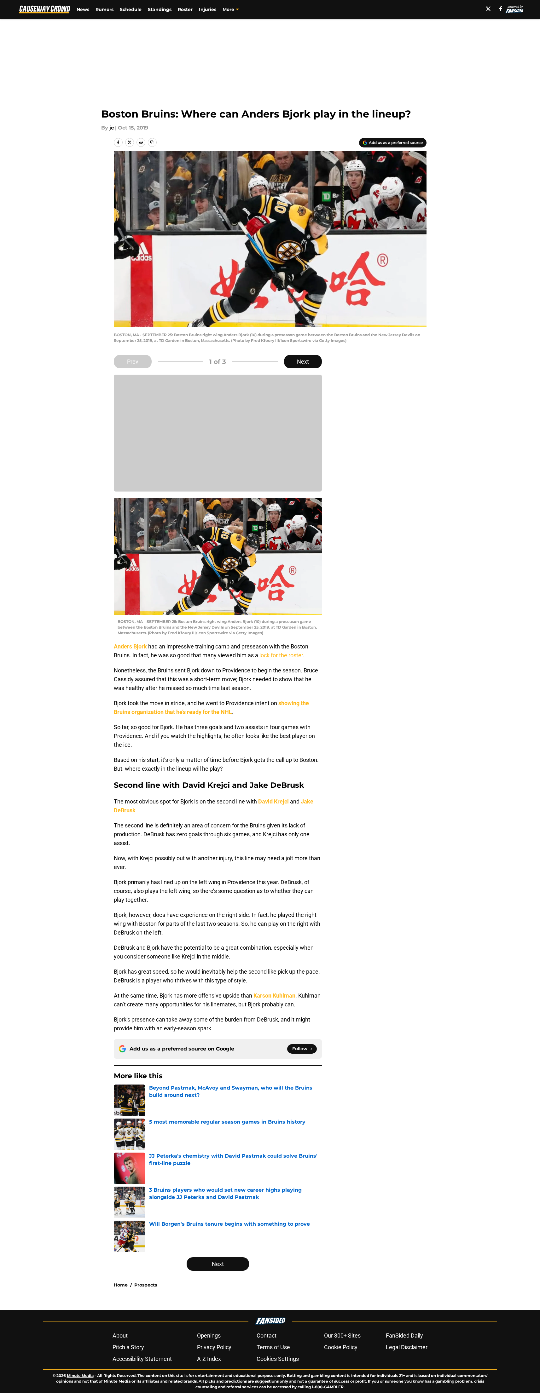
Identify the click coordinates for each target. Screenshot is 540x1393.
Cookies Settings (278, 1359)
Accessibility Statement (142, 1359)
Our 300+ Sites (342, 1335)
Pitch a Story (128, 1347)
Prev (132, 361)
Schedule (131, 9)
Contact (266, 1335)
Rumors (104, 9)
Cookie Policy (340, 1347)
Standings (159, 9)
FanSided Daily (404, 1335)
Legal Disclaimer (406, 1347)
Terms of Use (273, 1347)
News (83, 9)
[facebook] (500, 8)
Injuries (207, 9)
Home (121, 1285)
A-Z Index (209, 1359)
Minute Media (80, 1375)
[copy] (152, 142)
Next (303, 361)
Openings (209, 1335)
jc (111, 128)
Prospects (145, 1285)
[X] (488, 8)
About (120, 1335)
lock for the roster (281, 655)
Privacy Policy (214, 1347)
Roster (185, 9)
